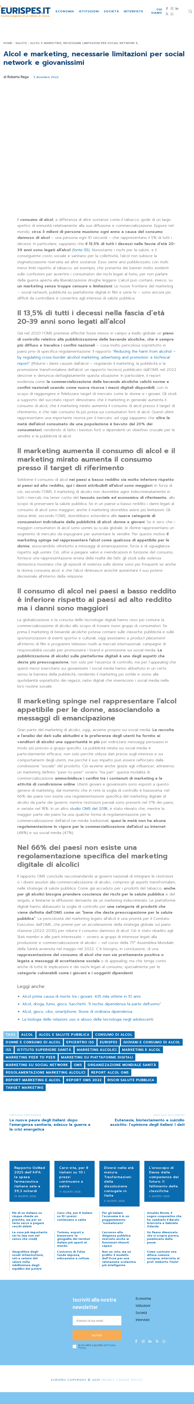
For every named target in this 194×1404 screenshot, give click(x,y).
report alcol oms (110, 1072)
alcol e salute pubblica (64, 1034)
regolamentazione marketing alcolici (45, 1072)
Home (7, 43)
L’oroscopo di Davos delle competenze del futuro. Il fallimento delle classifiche (164, 1179)
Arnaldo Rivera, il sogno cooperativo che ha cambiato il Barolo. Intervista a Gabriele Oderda (164, 1220)
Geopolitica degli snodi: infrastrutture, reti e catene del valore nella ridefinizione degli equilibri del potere (28, 1260)
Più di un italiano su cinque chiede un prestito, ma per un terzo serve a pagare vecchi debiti (28, 1220)
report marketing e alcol (33, 1080)
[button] (190, 11)
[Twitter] (166, 14)
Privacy (107, 1380)
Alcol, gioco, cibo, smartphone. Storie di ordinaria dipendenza (77, 1011)
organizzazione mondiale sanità (122, 1064)
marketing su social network (37, 1064)
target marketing (24, 1087)
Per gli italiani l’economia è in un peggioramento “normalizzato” (115, 1218)
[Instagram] (171, 8)
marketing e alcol (141, 1049)
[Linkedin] (176, 8)
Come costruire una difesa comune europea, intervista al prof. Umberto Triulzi (163, 1257)
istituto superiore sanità (44, 1049)
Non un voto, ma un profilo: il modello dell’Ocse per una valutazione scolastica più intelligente (119, 1259)
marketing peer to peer (30, 1057)
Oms (78, 1064)
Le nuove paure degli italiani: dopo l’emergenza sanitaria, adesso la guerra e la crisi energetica (49, 1124)
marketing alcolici (96, 1049)
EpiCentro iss (80, 1042)
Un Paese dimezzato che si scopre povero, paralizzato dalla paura (163, 1237)
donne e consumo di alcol (33, 1042)
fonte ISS (81, 250)
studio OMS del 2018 (88, 809)
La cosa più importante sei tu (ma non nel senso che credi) (29, 1235)
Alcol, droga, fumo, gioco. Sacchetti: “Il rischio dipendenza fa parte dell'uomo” (91, 1004)
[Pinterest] (90, 76)
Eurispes (109, 1042)
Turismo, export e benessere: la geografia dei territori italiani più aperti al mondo (73, 1239)
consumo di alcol (113, 1034)
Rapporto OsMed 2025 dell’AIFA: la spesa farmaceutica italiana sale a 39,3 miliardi (29, 1179)
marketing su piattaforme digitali (97, 1057)
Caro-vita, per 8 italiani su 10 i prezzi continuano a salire (74, 1216)
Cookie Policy (129, 1380)
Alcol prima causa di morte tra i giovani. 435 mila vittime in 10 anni (81, 996)
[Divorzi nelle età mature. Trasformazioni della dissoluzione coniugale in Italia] (119, 1152)
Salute (21, 43)
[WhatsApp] (171, 14)
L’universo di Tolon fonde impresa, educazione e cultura (73, 1255)
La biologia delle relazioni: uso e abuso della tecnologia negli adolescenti (87, 1019)
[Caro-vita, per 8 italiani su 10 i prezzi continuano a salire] (74, 1152)
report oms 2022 (84, 1080)
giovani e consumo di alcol (151, 1042)
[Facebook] (166, 8)
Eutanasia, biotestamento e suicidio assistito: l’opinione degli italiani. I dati (147, 1122)
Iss (8, 1049)
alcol (27, 1034)
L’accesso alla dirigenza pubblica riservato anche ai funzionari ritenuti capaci (116, 1239)
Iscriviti (97, 1335)
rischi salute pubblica (130, 1080)
